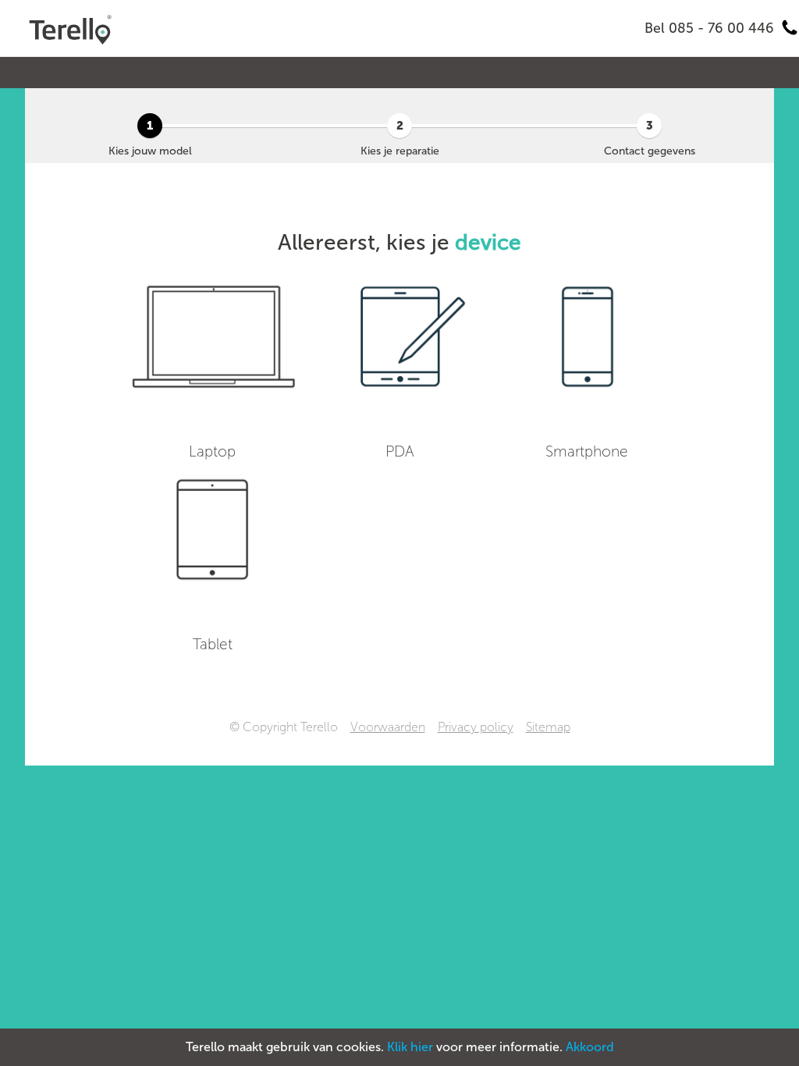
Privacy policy (475, 727)
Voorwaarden (387, 727)
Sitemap (548, 727)
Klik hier (410, 1046)
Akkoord (590, 1046)
